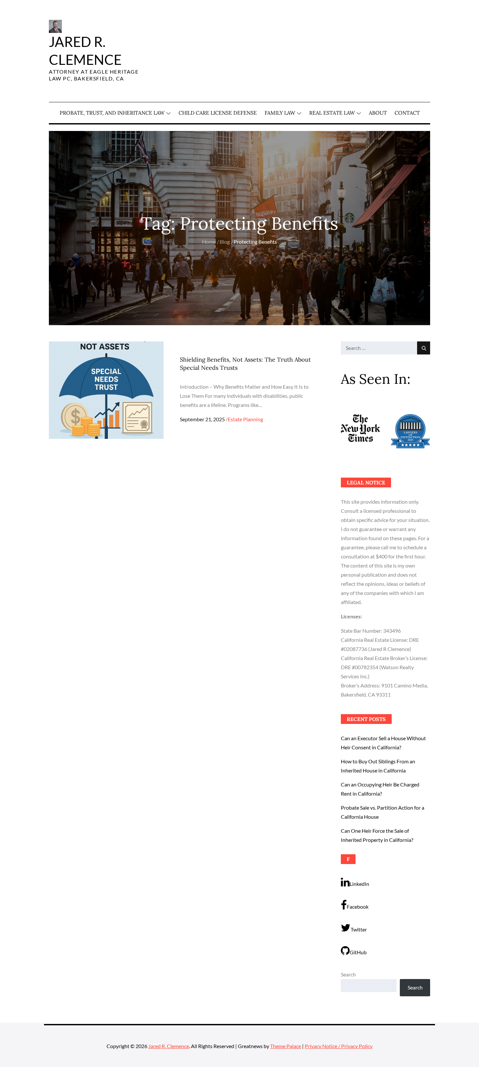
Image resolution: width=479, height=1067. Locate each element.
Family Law (280, 112)
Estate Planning (245, 419)
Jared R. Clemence (168, 1046)
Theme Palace (285, 1046)
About (378, 112)
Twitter (359, 929)
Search (348, 974)
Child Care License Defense (218, 112)
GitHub (358, 952)
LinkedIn (359, 884)
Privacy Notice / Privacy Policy (338, 1046)
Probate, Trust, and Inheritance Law (112, 112)
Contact (407, 112)
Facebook (358, 906)
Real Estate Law (332, 112)
